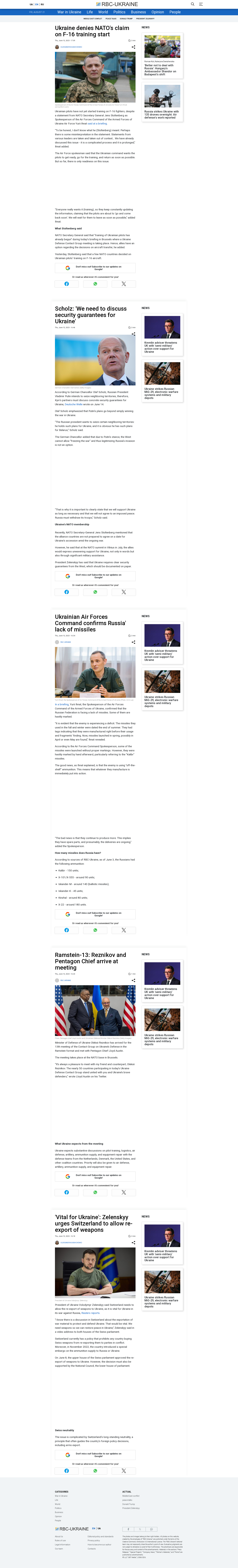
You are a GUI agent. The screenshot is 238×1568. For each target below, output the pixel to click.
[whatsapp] (151, 1529)
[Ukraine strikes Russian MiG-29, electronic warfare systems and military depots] (162, 373)
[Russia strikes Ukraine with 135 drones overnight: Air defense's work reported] (162, 96)
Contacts (92, 1549)
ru (42, 4)
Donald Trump (126, 19)
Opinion (158, 12)
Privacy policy (94, 1540)
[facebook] (128, 1529)
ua (31, 4)
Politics (119, 12)
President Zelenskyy (145, 19)
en (36, 4)
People (175, 12)
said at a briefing (97, 123)
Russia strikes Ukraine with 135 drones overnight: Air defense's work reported (161, 114)
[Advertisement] (95, 185)
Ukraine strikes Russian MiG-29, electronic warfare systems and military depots (161, 393)
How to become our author (99, 1545)
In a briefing (62, 704)
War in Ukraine (69, 12)
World (103, 12)
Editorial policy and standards (100, 1536)
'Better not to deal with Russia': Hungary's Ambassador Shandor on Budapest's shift (160, 70)
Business (138, 12)
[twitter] (140, 1529)
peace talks (111, 19)
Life (90, 12)
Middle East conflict (93, 19)
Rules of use (60, 1540)
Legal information (62, 1545)
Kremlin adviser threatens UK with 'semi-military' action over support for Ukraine (160, 347)
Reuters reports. (90, 1313)
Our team (59, 1549)
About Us (59, 1536)
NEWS (146, 27)
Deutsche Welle (74, 404)
